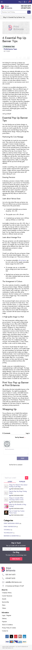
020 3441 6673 (26, 6)
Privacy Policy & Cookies (9, 628)
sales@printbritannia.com (14, 582)
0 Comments (6, 433)
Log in (28, 433)
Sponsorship (5, 602)
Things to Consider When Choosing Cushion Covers (16, 499)
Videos (4, 608)
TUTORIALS (8, 530)
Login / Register (6, 615)
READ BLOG (16, 559)
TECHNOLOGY (9, 533)
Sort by (19, 437)
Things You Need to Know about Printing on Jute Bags (18, 486)
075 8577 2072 (26, 8)
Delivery (4, 618)
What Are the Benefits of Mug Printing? (17, 505)
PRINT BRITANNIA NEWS (17, 489)
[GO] (28, 549)
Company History (6, 593)
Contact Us (5, 631)
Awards (4, 599)
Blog (20, 2)
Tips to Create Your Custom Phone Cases (16, 512)
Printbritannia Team (10, 49)
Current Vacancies (7, 596)
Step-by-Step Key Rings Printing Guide (18, 492)
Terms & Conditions (7, 625)
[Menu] (1, 1)
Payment (4, 622)
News (3, 605)
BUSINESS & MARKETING (12, 536)
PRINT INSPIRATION (11, 527)
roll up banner (22, 260)
